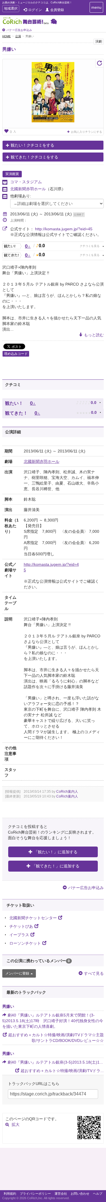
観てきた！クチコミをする (34, 157)
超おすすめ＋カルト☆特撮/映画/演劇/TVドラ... (62, 1070)
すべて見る (94, 973)
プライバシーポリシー (35, 1193)
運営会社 (61, 1193)
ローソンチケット (25, 943)
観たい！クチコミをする (32, 145)
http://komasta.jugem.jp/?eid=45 (63, 229)
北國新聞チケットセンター (33, 918)
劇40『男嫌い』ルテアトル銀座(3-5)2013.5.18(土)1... (55, 1062)
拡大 (16, 1124)
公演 (18, 36)
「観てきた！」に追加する (55, 866)
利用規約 (10, 1193)
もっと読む (94, 335)
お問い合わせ (80, 1193)
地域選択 (11, 9)
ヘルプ (97, 1193)
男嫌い (9, 49)
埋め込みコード (16, 354)
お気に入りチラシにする (86, 131)
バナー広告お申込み (19, 30)
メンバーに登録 (17, 973)
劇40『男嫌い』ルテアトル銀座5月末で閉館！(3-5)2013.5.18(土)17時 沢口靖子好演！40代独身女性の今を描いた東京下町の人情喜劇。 (52, 1021)
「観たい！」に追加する (55, 852)
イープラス (19, 935)
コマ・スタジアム (26, 182)
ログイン (35, 10)
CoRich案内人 (67, 792)
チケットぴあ (21, 926)
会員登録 (57, 10)
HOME (6, 36)
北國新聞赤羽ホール (28, 189)
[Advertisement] (53, 1170)
